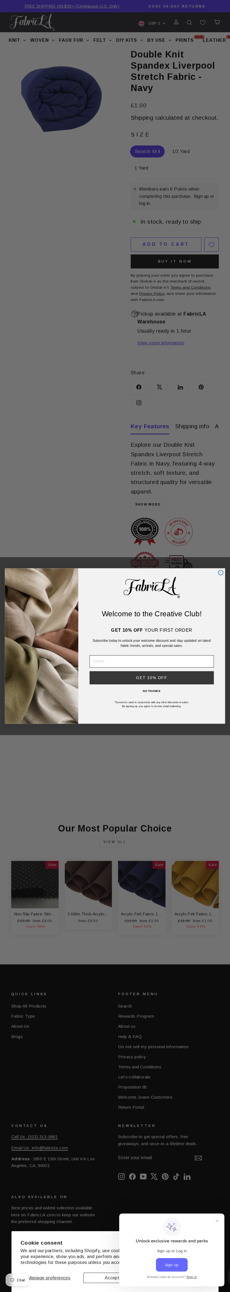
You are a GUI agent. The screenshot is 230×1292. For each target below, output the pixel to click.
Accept (112, 1277)
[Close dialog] (220, 572)
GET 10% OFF (151, 678)
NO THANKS (151, 691)
